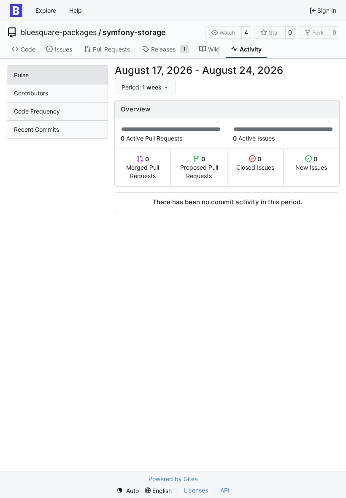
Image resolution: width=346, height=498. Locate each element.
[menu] (145, 87)
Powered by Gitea (173, 478)
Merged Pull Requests (142, 167)
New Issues (311, 163)
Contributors (31, 93)
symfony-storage (134, 32)
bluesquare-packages (58, 32)
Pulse (21, 74)
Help (75, 10)
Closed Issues (255, 163)
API (225, 490)
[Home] (16, 10)
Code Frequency (37, 111)
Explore (45, 10)
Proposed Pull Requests (199, 167)
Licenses (196, 490)
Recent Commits (36, 129)
